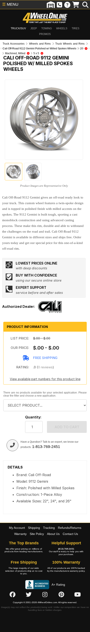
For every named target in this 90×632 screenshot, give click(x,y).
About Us (53, 534)
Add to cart (67, 427)
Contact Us (70, 534)
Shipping (34, 527)
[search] (85, 4)
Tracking (49, 527)
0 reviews (45, 367)
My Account (17, 527)
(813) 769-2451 (66, 549)
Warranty (20, 534)
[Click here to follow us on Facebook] (12, 594)
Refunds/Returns (69, 527)
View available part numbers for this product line (45, 379)
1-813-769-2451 (46, 446)
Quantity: (33, 417)
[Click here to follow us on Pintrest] (61, 594)
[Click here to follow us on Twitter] (28, 594)
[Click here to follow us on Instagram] (45, 594)
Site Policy (37, 534)
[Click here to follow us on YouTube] (77, 594)
